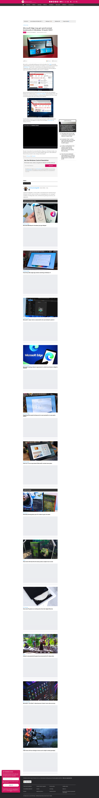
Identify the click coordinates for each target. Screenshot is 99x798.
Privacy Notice (29, 169)
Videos (33, 4)
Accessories (71, 4)
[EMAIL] (29, 189)
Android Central (53, 791)
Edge (50, 64)
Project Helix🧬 (66, 21)
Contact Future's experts (41, 786)
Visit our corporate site (67, 778)
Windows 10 (26, 67)
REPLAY (45, 4)
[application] (40, 136)
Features (28, 4)
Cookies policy (65, 786)
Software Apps (25, 25)
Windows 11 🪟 (49, 21)
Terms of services (39, 168)
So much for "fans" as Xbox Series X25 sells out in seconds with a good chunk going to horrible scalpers (68, 141)
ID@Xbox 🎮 (57, 21)
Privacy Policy (15, 789)
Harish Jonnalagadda (32, 32)
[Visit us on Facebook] (50, 1)
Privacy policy (52, 786)
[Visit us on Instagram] (55, 1)
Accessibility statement (27, 788)
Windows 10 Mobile (41, 93)
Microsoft (58, 4)
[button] (75, 1)
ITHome (28, 156)
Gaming (39, 4)
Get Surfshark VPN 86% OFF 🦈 (36, 21)
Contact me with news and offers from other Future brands (11, 782)
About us (64, 788)
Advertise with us (39, 791)
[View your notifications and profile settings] (71, 2)
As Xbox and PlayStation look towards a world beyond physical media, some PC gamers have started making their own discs (67, 148)
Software (64, 4)
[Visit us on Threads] (59, 1)
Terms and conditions (27, 786)
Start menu (50, 120)
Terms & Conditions (10, 790)
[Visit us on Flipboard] (57, 1)
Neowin (33, 156)
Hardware (51, 4)
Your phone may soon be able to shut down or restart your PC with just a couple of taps (68, 135)
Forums (24, 791)
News (25, 32)
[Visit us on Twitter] (51, 1)
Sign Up (11, 785)
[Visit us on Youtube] (53, 1)
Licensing (51, 788)
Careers (37, 788)
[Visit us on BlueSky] (61, 1)
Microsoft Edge (27, 183)
